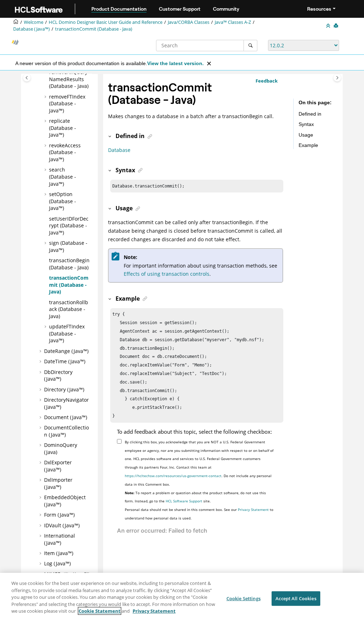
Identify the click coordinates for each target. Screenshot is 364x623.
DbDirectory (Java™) (58, 375)
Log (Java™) (57, 563)
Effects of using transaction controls (166, 273)
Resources (319, 9)
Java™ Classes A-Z (233, 22)
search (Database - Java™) (62, 176)
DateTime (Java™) (64, 361)
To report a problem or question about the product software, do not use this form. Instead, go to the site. (195, 497)
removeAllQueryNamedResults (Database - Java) (69, 79)
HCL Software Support (184, 500)
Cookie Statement (100, 611)
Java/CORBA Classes (188, 22)
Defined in (310, 114)
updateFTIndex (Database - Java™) (67, 333)
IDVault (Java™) (62, 525)
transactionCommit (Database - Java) (93, 29)
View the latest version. (175, 63)
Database (119, 150)
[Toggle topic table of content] (337, 77)
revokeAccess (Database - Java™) (65, 152)
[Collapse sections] (328, 26)
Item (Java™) (58, 553)
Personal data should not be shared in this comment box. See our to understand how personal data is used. (199, 514)
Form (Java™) (59, 514)
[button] (46, 96)
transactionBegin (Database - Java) (69, 264)
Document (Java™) (65, 417)
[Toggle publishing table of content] (27, 77)
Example (308, 145)
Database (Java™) (31, 29)
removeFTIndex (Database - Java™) (67, 103)
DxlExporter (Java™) (58, 466)
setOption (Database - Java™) (62, 201)
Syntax (306, 124)
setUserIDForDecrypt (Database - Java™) (69, 225)
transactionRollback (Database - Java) (68, 309)
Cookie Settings (243, 598)
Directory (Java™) (64, 389)
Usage (306, 135)
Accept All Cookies (295, 598)
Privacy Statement (253, 509)
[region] (182, 598)
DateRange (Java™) (66, 351)
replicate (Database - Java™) (62, 127)
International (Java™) (59, 539)
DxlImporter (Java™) (58, 483)
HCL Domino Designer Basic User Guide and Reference (105, 22)
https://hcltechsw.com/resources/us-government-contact (173, 475)
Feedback (267, 81)
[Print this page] (336, 26)
